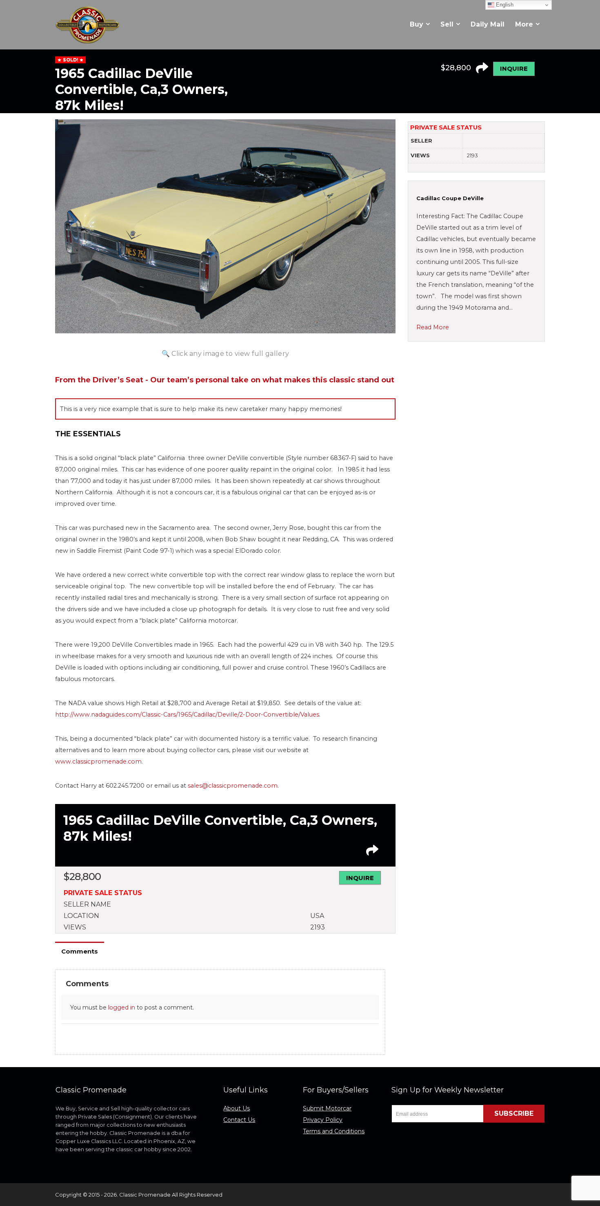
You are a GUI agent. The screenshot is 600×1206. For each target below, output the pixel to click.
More (524, 24)
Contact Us (239, 1119)
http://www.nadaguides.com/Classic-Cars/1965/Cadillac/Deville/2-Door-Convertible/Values (187, 714)
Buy (416, 24)
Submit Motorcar (327, 1108)
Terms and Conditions (333, 1131)
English (503, 5)
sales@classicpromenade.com (233, 785)
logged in (121, 1007)
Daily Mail (487, 24)
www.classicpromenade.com (98, 761)
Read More (432, 327)
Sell (446, 24)
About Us (236, 1108)
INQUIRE (514, 68)
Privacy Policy (322, 1119)
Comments (79, 951)
